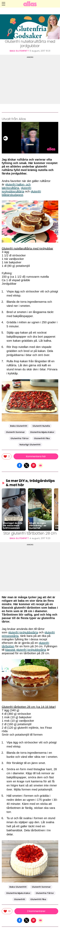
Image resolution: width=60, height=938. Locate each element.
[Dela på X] (26, 465)
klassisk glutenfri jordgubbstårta (25, 649)
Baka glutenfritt (19, 50)
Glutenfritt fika (42, 438)
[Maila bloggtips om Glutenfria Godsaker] (40, 465)
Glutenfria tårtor (19, 438)
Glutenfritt (19, 899)
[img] (7, 456)
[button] (14, 509)
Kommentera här (36, 456)
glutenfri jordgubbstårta (23, 632)
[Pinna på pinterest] (33, 465)
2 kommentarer (36, 911)
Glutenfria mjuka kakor (42, 432)
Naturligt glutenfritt (30, 444)
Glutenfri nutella (41, 425)
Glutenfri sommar (15, 432)
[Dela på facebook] (19, 465)
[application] (30, 137)
